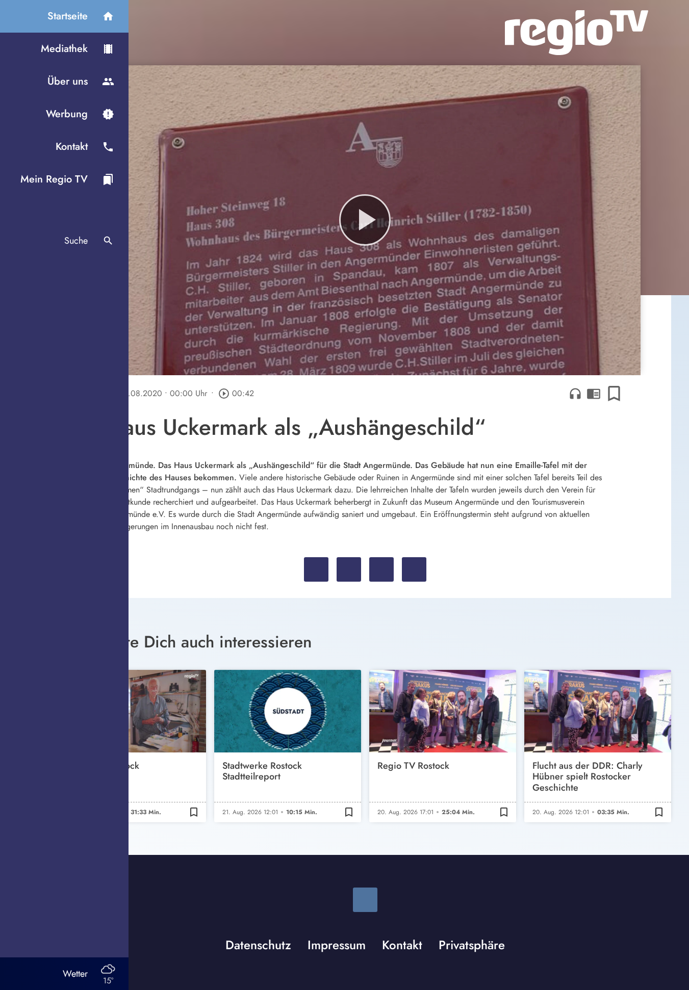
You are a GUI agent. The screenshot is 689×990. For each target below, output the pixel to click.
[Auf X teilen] (349, 569)
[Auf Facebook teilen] (316, 569)
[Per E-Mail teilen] (414, 569)
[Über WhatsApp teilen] (381, 569)
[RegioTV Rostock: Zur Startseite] (576, 32)
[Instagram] (365, 900)
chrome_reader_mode (593, 393)
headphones (575, 393)
